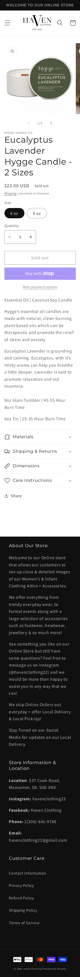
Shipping (10, 193)
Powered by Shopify (54, 968)
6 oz (14, 213)
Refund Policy (21, 898)
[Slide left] (29, 123)
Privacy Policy (21, 885)
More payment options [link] (40, 287)
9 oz (37, 213)
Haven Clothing (32, 968)
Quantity (11, 225)
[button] (7, 23)
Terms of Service (24, 922)
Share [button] (16, 495)
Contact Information (27, 873)
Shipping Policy (23, 910)
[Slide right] (51, 123)
